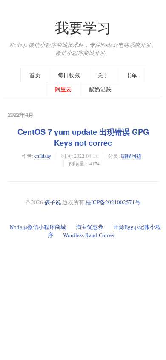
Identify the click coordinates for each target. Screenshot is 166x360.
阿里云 (63, 89)
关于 (103, 75)
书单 (131, 75)
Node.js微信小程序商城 (38, 227)
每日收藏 (69, 75)
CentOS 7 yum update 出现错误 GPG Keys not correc (83, 137)
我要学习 (83, 27)
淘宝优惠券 (89, 227)
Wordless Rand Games (88, 235)
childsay (42, 155)
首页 (34, 75)
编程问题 (131, 155)
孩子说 (52, 202)
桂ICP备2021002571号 (113, 202)
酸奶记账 (100, 89)
